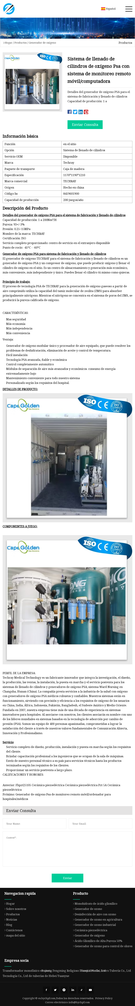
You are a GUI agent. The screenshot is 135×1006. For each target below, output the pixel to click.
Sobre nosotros (16, 909)
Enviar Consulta (85, 124)
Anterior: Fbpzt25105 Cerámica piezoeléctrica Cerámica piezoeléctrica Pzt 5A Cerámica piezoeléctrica (61, 787)
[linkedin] (72, 990)
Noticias (11, 919)
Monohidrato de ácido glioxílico (96, 904)
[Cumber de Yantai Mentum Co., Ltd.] (9, 9)
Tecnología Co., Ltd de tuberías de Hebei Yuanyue (36, 976)
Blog (9, 925)
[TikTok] (81, 990)
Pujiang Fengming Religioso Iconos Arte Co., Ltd (73, 971)
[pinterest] (64, 990)
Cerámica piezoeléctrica (91, 930)
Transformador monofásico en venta (27, 971)
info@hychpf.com (79, 1002)
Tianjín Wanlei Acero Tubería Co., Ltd (106, 971)
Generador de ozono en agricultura (98, 919)
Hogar (8, 42)
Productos (20, 42)
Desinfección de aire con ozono (95, 914)
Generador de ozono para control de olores (103, 946)
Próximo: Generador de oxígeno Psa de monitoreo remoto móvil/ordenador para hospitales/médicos (57, 796)
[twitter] (55, 990)
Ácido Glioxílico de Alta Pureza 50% (98, 941)
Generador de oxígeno (42, 42)
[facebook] (46, 990)
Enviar (67, 878)
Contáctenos (14, 930)
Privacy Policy (103, 998)
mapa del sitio (15, 935)
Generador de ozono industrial (95, 925)
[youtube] (90, 990)
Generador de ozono (88, 909)
